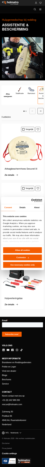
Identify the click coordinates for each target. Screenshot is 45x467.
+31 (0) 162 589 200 (11, 400)
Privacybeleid (7, 448)
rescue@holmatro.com (12, 404)
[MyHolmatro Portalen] (36, 3)
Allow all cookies (22, 250)
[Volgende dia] (41, 111)
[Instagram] (17, 350)
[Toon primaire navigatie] (40, 9)
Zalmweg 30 (7, 412)
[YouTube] (8, 350)
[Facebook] (12, 350)
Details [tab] (23, 207)
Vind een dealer (9, 371)
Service (5, 384)
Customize (21, 257)
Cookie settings (9, 453)
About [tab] (37, 207)
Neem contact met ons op (13, 396)
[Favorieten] (40, 3)
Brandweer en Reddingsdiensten (16, 362)
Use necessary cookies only (22, 265)
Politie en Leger (9, 367)
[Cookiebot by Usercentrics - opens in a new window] (31, 200)
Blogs (4, 375)
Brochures (6, 379)
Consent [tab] (8, 207)
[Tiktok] (21, 349)
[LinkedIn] (3, 350)
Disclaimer (6, 443)
